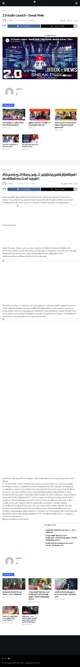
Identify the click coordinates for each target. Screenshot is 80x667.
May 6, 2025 (32, 128)
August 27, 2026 (8, 597)
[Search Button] (76, 3)
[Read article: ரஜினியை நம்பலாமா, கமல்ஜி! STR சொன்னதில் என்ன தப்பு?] (40, 114)
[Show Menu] (3, 3)
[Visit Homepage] (40, 3)
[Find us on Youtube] (9, 658)
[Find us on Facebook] (2, 658)
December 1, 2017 (22, 20)
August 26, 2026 (60, 599)
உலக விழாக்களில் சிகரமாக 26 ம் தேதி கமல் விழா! (30, 145)
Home (4, 10)
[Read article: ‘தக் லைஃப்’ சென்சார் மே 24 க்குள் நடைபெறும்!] (10, 138)
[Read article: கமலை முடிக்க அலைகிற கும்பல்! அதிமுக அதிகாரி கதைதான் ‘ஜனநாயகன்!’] (66, 114)
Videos (10, 10)
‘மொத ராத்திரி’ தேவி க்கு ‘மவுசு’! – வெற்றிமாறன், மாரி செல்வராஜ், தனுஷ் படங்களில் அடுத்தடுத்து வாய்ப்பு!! (61, 537)
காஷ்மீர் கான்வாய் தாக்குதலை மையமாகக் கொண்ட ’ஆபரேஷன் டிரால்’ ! (65, 594)
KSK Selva (17, 663)
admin (11, 20)
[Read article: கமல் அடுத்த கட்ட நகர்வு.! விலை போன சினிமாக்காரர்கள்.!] (13, 114)
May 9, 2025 (6, 128)
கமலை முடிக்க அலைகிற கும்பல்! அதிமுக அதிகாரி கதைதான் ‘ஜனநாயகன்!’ (65, 125)
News (9, 170)
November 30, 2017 (23, 184)
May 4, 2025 (59, 130)
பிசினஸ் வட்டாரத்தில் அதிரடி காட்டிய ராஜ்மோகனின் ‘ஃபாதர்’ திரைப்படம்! (10, 618)
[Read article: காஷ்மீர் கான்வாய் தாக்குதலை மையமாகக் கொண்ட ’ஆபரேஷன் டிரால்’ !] (66, 584)
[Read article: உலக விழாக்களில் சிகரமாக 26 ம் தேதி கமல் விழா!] (30, 138)
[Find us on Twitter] (6, 658)
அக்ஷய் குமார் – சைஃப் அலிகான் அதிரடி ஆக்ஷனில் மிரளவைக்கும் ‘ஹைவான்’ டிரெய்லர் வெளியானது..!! (29, 619)
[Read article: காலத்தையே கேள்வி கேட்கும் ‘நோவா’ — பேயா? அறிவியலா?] (13, 584)
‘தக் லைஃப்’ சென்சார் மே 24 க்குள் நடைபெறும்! (10, 145)
